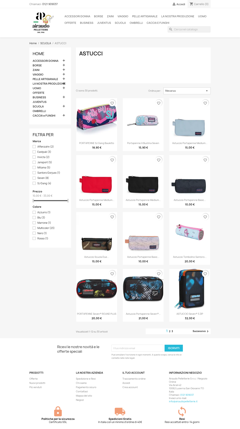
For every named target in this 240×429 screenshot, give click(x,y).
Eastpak (44, 152)
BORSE (98, 16)
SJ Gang (44, 183)
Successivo (201, 331)
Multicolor (46, 228)
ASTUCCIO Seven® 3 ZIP (189, 313)
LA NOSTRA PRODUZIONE (177, 16)
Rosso (42, 238)
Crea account (130, 387)
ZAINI (110, 16)
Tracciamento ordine (134, 378)
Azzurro (44, 212)
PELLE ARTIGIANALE (145, 16)
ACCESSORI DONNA (77, 16)
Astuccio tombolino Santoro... (190, 256)
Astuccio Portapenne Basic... (190, 200)
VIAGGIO (123, 16)
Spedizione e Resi (86, 378)
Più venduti (35, 387)
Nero (42, 233)
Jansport (44, 162)
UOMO (202, 16)
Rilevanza (187, 91)
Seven (43, 178)
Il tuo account (133, 373)
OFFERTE (70, 23)
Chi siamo (81, 382)
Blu (41, 217)
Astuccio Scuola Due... (96, 256)
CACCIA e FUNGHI (158, 23)
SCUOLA (120, 23)
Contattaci (82, 391)
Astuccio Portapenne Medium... (189, 143)
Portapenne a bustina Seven (143, 143)
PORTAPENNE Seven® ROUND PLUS (96, 313)
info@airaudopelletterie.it (183, 401)
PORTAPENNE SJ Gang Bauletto (96, 143)
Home (38, 53)
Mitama (43, 167)
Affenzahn (45, 146)
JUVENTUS (104, 23)
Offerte (33, 378)
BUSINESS (86, 23)
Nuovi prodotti (37, 382)
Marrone (44, 223)
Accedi (126, 382)
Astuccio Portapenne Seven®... (143, 313)
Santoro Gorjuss (48, 172)
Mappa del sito (84, 395)
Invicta (43, 157)
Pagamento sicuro (86, 387)
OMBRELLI (136, 23)
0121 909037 (50, 4)
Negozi (80, 399)
